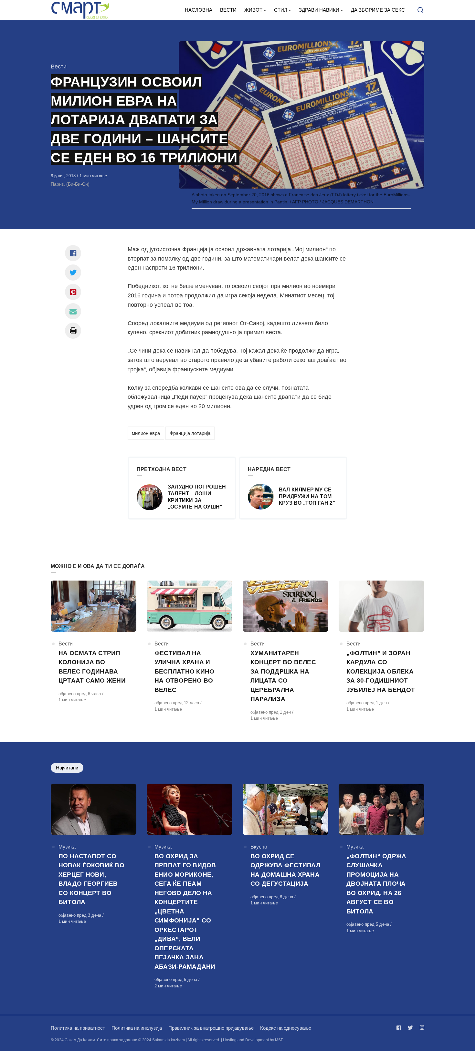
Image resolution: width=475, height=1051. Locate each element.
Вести (59, 66)
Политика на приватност (78, 1028)
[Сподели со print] (73, 331)
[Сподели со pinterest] (73, 292)
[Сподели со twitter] (73, 272)
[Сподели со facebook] (73, 253)
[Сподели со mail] (73, 311)
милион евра (146, 433)
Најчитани (67, 767)
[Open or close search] (420, 10)
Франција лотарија (190, 433)
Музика (67, 847)
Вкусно (258, 847)
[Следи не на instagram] (420, 1027)
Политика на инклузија (136, 1028)
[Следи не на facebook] (400, 1027)
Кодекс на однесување (285, 1028)
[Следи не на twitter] (410, 1027)
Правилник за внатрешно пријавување (211, 1028)
